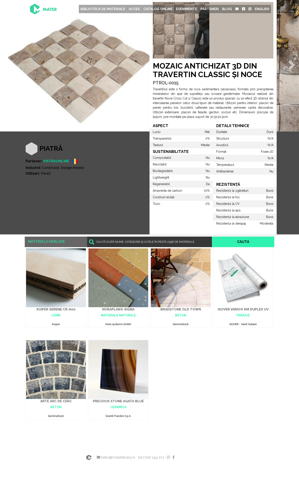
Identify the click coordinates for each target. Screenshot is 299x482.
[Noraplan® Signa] (118, 277)
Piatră (51, 148)
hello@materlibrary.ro (117, 457)
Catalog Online (157, 9)
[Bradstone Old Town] (181, 277)
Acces (134, 9)
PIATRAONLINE (56, 161)
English (262, 9)
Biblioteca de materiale (103, 9)
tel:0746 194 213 (151, 457)
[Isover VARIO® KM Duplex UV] (243, 277)
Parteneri (210, 9)
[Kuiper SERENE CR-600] (56, 277)
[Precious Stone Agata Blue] (118, 369)
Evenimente (186, 9)
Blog (227, 9)
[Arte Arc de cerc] (56, 369)
